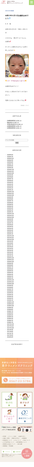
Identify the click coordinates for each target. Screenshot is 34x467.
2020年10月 (10, 261)
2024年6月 (10, 180)
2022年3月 (10, 230)
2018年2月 (10, 320)
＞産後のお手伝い (15, 438)
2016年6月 (10, 337)
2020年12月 (10, 258)
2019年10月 (10, 283)
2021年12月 (10, 236)
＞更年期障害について (21, 442)
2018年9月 (10, 307)
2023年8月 (10, 199)
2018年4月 (10, 316)
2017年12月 (10, 324)
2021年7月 (10, 245)
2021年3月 (10, 252)
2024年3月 (10, 186)
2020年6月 (10, 269)
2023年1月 (10, 212)
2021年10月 (10, 239)
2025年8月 (10, 162)
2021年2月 (10, 254)
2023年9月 (10, 197)
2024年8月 (10, 177)
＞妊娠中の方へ (22, 436)
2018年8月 (10, 309)
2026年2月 (10, 156)
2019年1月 (10, 300)
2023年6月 (10, 202)
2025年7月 (10, 164)
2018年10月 (10, 305)
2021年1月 (10, 256)
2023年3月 (10, 208)
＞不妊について (26, 440)
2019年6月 (10, 291)
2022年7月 (10, 223)
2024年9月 (10, 175)
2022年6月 (10, 224)
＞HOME (4, 436)
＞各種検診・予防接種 (7, 446)
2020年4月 (10, 272)
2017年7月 (10, 333)
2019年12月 (10, 280)
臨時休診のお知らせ (13, 122)
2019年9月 (10, 285)
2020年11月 (10, 259)
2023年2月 (10, 210)
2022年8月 (10, 221)
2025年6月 (10, 166)
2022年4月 (10, 228)
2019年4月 (10, 294)
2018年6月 (10, 313)
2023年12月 (10, 191)
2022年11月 (10, 215)
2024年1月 (10, 190)
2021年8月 (10, 243)
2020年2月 (10, 276)
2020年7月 (10, 267)
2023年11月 (10, 193)
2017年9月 (10, 329)
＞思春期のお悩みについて (8, 444)
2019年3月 (10, 296)
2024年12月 (10, 169)
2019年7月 (10, 289)
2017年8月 (10, 331)
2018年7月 (10, 311)
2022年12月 (10, 213)
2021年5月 (10, 248)
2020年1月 (10, 278)
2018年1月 (10, 322)
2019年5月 (10, 293)
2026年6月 (10, 154)
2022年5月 (10, 226)
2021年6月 (10, 247)
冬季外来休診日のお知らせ (15, 124)
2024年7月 (10, 178)
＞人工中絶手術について (8, 442)
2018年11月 (10, 304)
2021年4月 (10, 250)
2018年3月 (10, 318)
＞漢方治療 (19, 444)
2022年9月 (10, 219)
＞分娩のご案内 (6, 438)
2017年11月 (10, 326)
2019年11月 (10, 282)
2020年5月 (10, 270)
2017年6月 (10, 335)
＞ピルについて (17, 440)
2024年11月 (10, 171)
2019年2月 (10, 298)
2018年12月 (10, 302)
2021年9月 (10, 241)
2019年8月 (10, 287)
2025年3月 (10, 167)
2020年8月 (10, 265)
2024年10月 (10, 173)
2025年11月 (10, 158)
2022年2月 (10, 232)
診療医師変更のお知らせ (14, 120)
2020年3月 (10, 274)
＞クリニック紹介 (11, 436)
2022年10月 (10, 217)
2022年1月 (10, 234)
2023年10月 (10, 195)
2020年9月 (10, 263)
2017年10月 (10, 328)
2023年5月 (10, 204)
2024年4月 (10, 184)
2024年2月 (10, 188)
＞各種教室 (24, 438)
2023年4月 (10, 206)
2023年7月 (10, 201)
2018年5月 (10, 315)
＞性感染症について (7, 440)
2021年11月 (10, 237)
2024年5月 (10, 182)
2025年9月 (10, 160)
